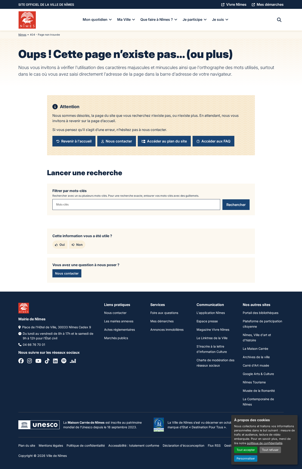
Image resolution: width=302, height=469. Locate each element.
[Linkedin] (55, 361)
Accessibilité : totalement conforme (133, 445)
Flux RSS (214, 445)
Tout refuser (270, 450)
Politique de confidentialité (86, 445)
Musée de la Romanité (259, 390)
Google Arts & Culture (258, 374)
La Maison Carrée (255, 348)
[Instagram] (29, 361)
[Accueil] (27, 20)
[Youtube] (38, 361)
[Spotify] (63, 361)
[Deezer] (73, 361)
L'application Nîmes (211, 313)
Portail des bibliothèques (260, 313)
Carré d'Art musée (256, 365)
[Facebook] (21, 361)
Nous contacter (115, 313)
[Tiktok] (47, 361)
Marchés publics (116, 338)
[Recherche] (279, 19)
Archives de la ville (256, 357)
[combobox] (136, 204)
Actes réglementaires (119, 329)
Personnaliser (246, 458)
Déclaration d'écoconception (183, 445)
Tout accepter (246, 450)
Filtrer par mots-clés (69, 190)
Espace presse (207, 321)
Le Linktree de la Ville (212, 338)
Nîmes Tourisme (254, 382)
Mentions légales (51, 445)
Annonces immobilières (166, 329)
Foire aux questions (164, 313)
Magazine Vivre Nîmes (213, 329)
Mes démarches (162, 321)
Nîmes (22, 34)
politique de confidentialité (264, 443)
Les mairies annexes (118, 321)
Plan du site (26, 445)
